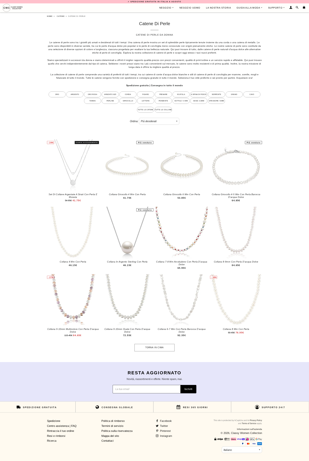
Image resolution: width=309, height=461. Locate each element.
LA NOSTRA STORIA (218, 7)
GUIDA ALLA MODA (248, 7)
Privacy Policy (256, 420)
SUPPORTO (275, 7)
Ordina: (134, 121)
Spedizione (53, 420)
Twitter (163, 425)
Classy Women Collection (246, 433)
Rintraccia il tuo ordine (60, 430)
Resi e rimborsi (56, 435)
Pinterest (165, 430)
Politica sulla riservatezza (116, 430)
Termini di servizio (112, 425)
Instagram (165, 435)
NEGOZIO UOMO (189, 7)
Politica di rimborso (113, 420)
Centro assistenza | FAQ (61, 425)
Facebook (165, 420)
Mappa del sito (110, 435)
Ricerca (51, 440)
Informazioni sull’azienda (249, 429)
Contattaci (107, 440)
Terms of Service (249, 423)
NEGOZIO (165, 7)
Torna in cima (154, 347)
